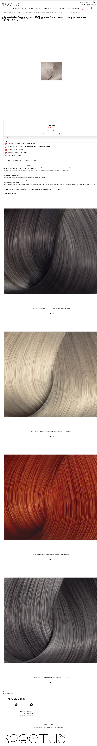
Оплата (4, 691)
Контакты (31, 17)
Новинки (16, 17)
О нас (27, 18)
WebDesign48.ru (38, 727)
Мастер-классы (40, 18)
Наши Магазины (22, 18)
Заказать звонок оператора (25, 715)
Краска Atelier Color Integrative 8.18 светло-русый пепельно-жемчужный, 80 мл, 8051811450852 (51, 308)
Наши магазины (6, 695)
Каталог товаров (4, 18)
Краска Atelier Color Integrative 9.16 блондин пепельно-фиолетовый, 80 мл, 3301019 (51, 677)
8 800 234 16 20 (88, 4)
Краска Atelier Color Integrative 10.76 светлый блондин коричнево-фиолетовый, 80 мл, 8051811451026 (51, 431)
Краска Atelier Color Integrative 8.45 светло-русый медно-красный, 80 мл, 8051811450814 (51, 554)
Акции (12, 17)
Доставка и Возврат (7, 693)
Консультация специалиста (9, 697)
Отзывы (36, 17)
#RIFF (8, 17)
